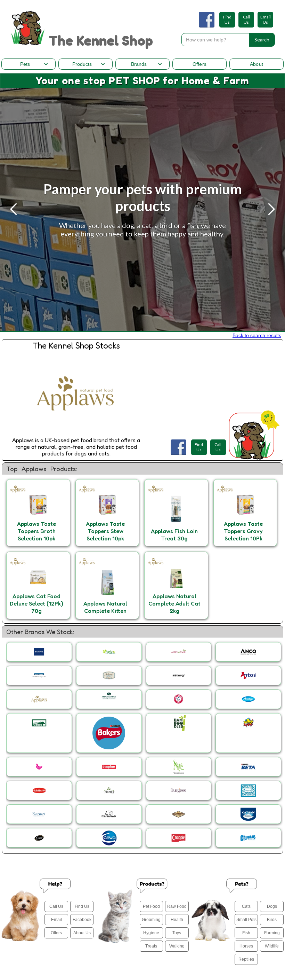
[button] (28, 64)
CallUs (246, 19)
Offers (200, 64)
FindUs (227, 19)
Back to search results (257, 335)
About (256, 64)
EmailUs (265, 19)
